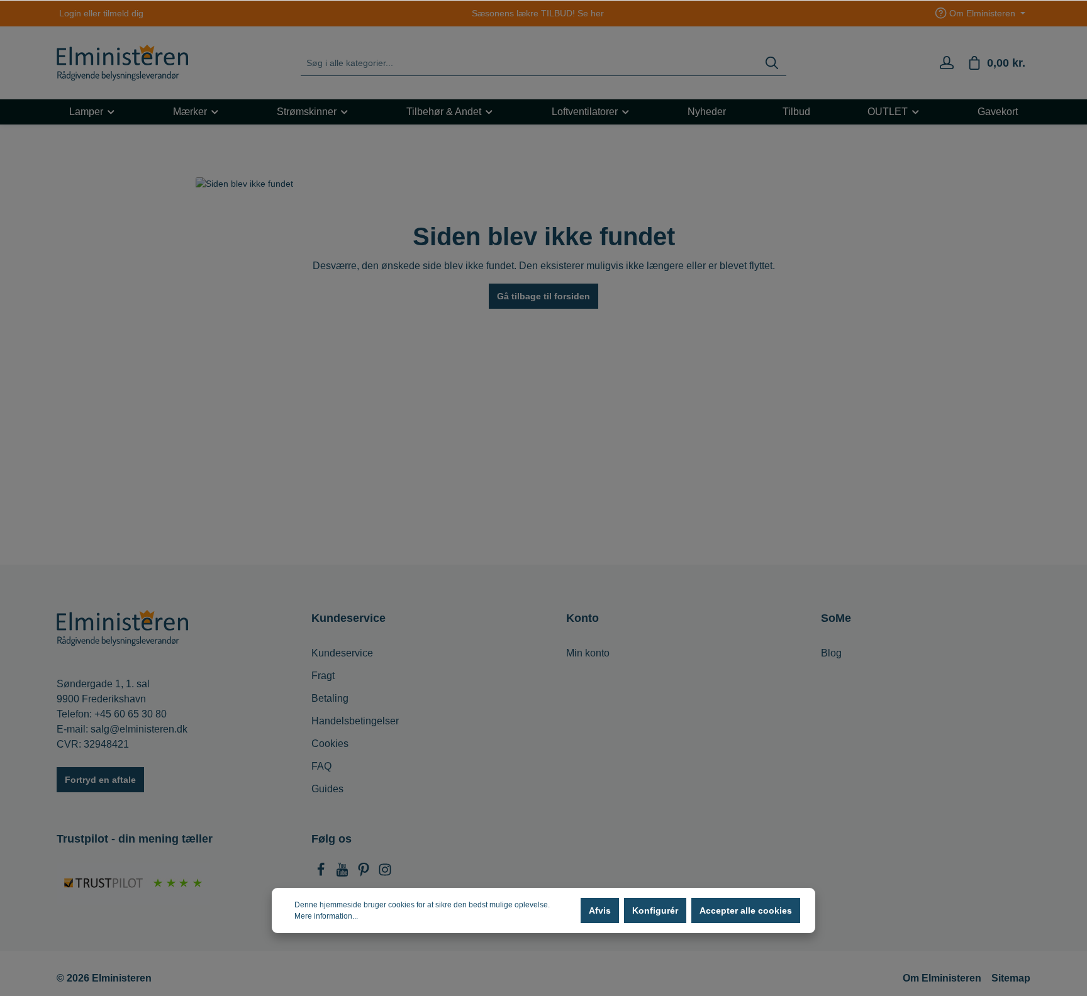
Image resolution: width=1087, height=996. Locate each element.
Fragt (323, 675)
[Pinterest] (365, 873)
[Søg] (771, 63)
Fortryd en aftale (100, 780)
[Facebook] (322, 873)
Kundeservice (342, 653)
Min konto (588, 653)
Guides (327, 788)
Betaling (329, 698)
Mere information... (326, 916)
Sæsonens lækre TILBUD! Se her (538, 13)
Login (70, 13)
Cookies (329, 743)
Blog (831, 653)
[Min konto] (946, 62)
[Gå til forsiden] (122, 63)
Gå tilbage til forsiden (543, 296)
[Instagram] (385, 873)
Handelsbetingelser (355, 721)
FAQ (321, 766)
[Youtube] (343, 873)
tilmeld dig (123, 13)
